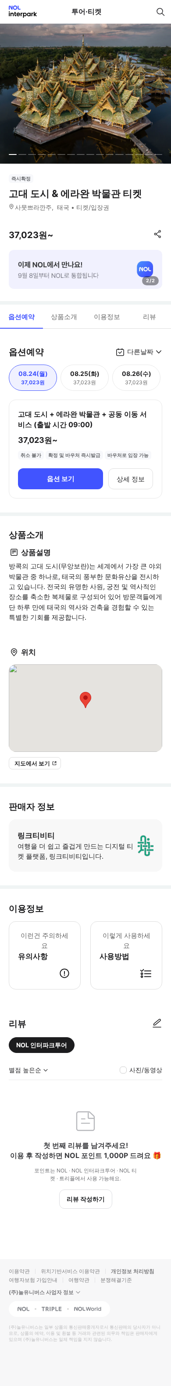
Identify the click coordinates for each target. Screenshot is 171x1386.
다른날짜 (140, 351)
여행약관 (78, 1280)
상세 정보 (131, 479)
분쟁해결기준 (116, 1280)
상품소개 (64, 316)
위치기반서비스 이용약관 (70, 1271)
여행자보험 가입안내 (33, 1280)
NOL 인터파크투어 (41, 1045)
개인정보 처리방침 (132, 1271)
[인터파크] (19, 11)
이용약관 (19, 1271)
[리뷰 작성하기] (157, 1023)
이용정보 (107, 316)
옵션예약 (21, 316)
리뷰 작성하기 (86, 1199)
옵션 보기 (61, 478)
